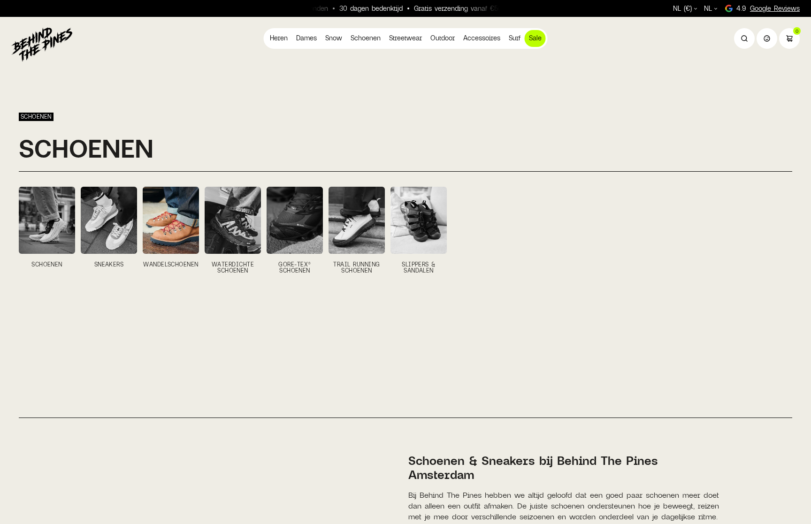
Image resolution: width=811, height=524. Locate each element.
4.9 (768, 8)
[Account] (767, 38)
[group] (47, 230)
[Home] (41, 44)
